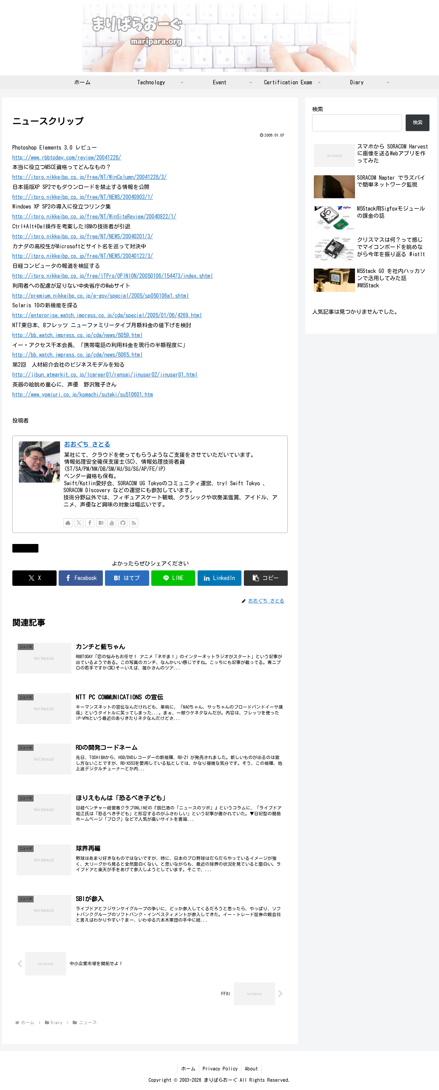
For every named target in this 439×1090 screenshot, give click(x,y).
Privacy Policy (220, 1068)
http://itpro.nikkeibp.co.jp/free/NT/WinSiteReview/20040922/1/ (94, 216)
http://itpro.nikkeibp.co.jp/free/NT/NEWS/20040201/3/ (82, 236)
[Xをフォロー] (78, 522)
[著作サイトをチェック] (67, 522)
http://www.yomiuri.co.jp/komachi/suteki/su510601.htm (82, 394)
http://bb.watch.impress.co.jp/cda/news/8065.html (77, 354)
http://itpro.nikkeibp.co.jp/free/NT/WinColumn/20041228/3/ (89, 177)
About (251, 1068)
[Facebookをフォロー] (89, 522)
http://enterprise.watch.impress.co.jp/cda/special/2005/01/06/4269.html (107, 315)
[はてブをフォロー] (100, 522)
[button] (266, 578)
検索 (317, 109)
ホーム (188, 1068)
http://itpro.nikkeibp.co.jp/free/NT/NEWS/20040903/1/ (82, 197)
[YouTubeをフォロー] (111, 522)
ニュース (28, 548)
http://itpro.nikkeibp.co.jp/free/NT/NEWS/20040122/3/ (82, 256)
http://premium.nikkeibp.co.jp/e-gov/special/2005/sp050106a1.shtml (100, 295)
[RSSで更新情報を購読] (133, 522)
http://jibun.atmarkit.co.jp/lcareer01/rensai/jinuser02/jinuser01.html (105, 374)
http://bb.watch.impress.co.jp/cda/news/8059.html (77, 335)
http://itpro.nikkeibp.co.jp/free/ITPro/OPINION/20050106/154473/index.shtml (112, 276)
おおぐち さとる (87, 444)
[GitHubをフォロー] (122, 522)
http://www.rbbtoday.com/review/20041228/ (66, 157)
